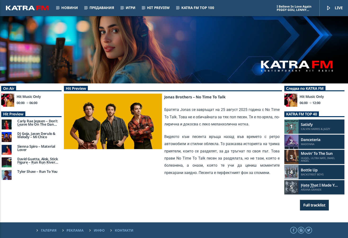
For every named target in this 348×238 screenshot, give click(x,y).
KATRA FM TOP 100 (197, 7)
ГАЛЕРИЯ (49, 230)
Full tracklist (314, 205)
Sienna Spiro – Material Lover (36, 148)
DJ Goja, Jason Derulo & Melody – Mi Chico (36, 135)
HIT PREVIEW (158, 7)
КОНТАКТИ (124, 230)
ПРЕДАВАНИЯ (101, 7)
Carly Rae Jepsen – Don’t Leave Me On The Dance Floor (37, 123)
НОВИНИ (69, 7)
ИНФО (99, 230)
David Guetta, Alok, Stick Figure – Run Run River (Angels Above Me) (37, 161)
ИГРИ (130, 7)
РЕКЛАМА (75, 230)
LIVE (338, 7)
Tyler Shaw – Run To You (37, 172)
